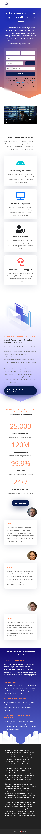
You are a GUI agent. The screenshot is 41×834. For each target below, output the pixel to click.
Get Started (20, 503)
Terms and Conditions (19, 82)
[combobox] (9, 68)
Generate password (30, 63)
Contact (15, 831)
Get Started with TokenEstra (15, 390)
